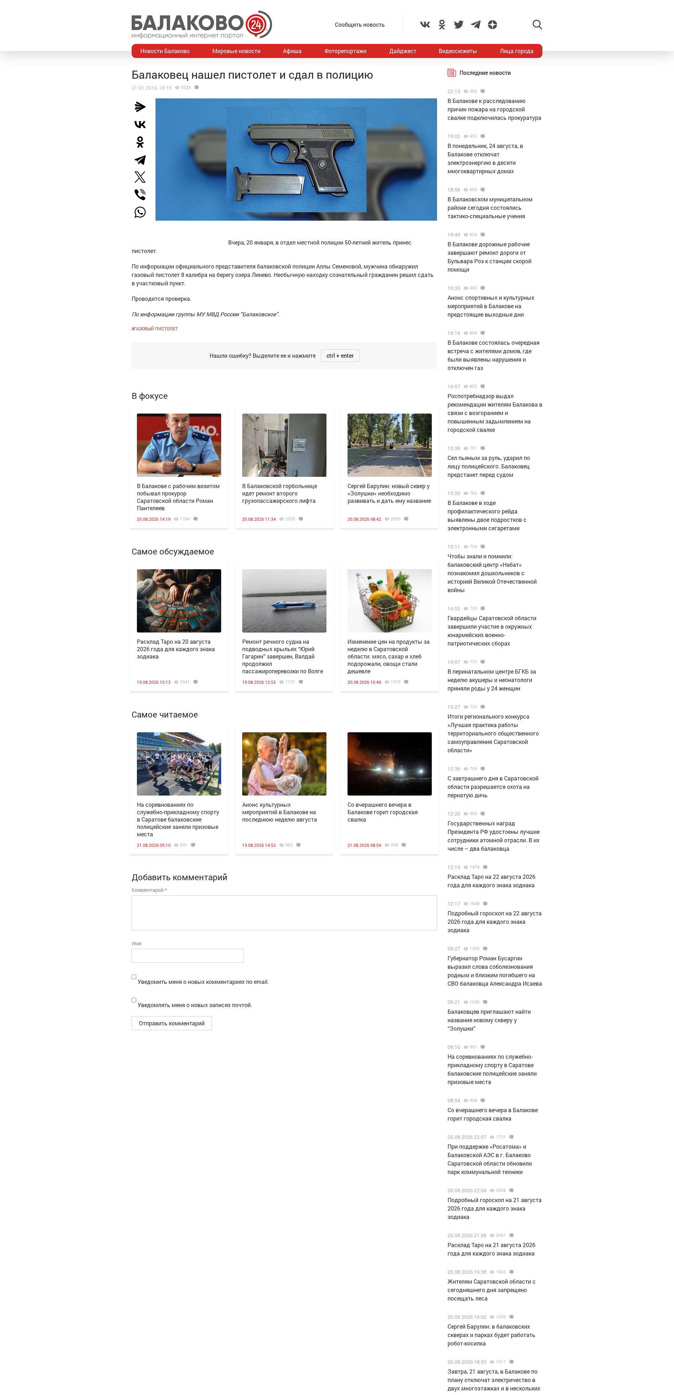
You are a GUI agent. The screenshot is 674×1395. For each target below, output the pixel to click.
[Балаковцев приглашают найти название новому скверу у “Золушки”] (484, 1002)
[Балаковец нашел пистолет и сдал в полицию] (195, 87)
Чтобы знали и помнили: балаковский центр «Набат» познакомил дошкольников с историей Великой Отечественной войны (492, 572)
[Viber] (143, 194)
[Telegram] (143, 159)
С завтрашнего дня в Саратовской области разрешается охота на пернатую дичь (493, 786)
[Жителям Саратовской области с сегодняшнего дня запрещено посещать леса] (510, 1272)
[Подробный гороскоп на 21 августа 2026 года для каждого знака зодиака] (510, 1190)
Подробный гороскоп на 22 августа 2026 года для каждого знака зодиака (495, 921)
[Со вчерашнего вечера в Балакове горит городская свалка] (390, 764)
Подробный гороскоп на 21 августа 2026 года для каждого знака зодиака (495, 1208)
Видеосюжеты (458, 50)
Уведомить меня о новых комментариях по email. (203, 981)
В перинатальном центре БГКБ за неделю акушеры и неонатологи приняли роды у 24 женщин (492, 680)
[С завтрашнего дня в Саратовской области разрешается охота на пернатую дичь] (482, 769)
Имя (136, 943)
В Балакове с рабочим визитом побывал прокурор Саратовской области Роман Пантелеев (178, 497)
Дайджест (402, 50)
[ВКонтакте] (143, 124)
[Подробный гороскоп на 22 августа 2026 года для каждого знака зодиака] (484, 904)
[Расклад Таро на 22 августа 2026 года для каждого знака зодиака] (484, 867)
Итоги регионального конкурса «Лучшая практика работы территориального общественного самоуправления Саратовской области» (493, 733)
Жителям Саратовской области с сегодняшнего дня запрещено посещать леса (492, 1290)
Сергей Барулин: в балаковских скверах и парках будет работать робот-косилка (491, 1335)
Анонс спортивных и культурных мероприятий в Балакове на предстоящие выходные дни (491, 306)
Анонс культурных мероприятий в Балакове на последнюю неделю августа (279, 812)
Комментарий (149, 890)
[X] (143, 177)
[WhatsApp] (144, 212)
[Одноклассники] (143, 142)
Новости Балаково (165, 50)
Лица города (517, 50)
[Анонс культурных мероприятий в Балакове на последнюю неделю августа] (284, 764)
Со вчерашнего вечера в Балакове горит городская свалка (383, 812)
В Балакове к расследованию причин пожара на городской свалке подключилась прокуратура (494, 109)
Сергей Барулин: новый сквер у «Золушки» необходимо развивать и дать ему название (389, 493)
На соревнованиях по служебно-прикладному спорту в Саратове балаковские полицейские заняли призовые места (178, 819)
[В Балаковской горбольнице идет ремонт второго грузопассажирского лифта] (284, 445)
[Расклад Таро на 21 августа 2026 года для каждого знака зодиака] (510, 1235)
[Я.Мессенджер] (143, 106)
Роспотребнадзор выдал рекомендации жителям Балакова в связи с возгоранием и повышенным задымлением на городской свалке (495, 412)
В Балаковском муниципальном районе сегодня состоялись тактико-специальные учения (490, 207)
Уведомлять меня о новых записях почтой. (195, 1004)
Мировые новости (236, 50)
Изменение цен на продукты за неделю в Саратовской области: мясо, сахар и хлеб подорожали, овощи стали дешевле (389, 656)
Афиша (292, 50)
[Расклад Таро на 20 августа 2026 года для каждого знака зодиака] (179, 600)
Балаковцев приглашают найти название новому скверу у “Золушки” (489, 1020)
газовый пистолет (156, 328)
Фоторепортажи (345, 50)
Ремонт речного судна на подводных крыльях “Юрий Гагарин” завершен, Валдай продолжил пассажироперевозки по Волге (282, 656)
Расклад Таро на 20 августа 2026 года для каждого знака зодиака (176, 649)
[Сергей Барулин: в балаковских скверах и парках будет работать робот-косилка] (510, 1317)
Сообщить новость (360, 24)
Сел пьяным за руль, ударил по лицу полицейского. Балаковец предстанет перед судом (489, 466)
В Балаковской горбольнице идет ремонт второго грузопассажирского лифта (279, 493)
